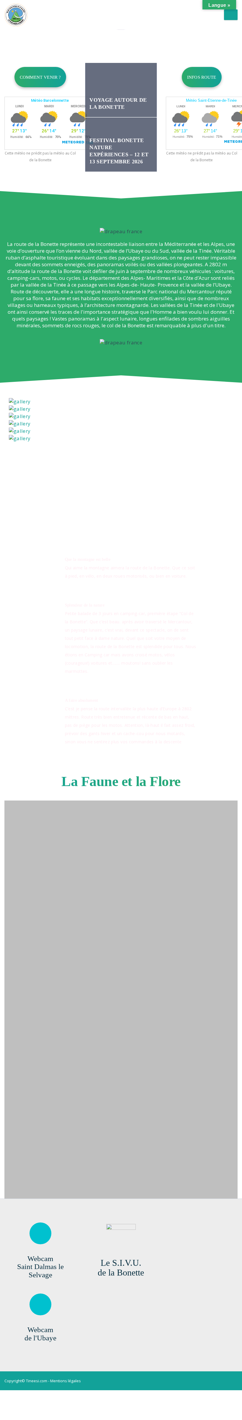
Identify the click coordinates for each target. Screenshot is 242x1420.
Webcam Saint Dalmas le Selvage (40, 1267)
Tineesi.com (36, 1380)
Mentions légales (65, 1380)
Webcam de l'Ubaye (40, 1334)
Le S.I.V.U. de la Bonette (121, 1267)
